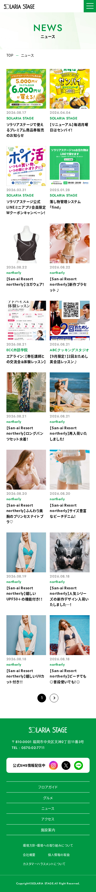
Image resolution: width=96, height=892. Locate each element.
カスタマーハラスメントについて (44, 864)
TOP (10, 55)
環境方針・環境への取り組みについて (48, 845)
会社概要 (29, 855)
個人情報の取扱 (59, 855)
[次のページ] (54, 698)
